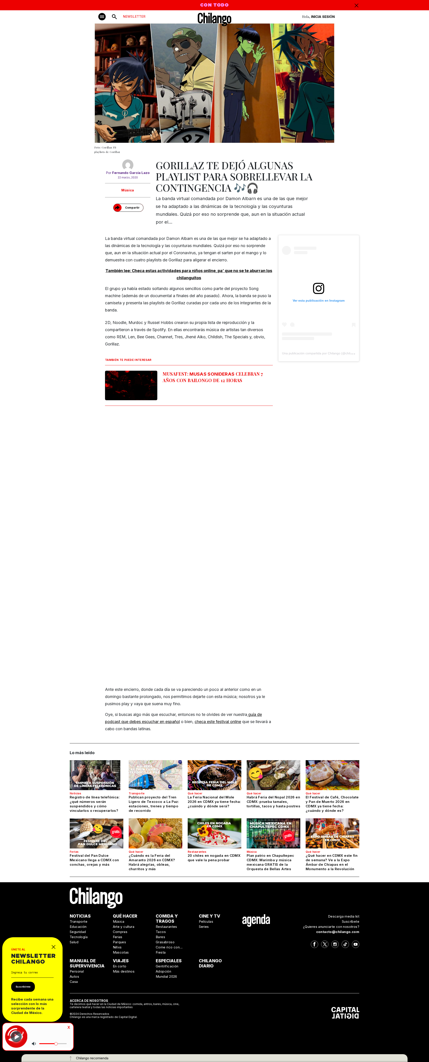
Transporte (137, 793)
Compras (120, 932)
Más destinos (124, 971)
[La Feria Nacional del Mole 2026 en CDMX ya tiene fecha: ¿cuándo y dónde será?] (214, 775)
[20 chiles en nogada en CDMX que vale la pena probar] (214, 833)
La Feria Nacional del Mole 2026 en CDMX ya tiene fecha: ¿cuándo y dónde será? (214, 801)
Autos (74, 976)
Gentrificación (167, 966)
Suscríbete (350, 921)
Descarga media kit (343, 916)
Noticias (75, 793)
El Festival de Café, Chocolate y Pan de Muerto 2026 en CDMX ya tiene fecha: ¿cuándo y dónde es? (332, 804)
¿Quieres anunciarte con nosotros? (331, 926)
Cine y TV (209, 916)
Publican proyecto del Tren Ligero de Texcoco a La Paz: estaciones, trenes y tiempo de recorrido (154, 804)
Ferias (74, 851)
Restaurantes (197, 851)
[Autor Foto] (127, 165)
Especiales (169, 960)
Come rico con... (169, 947)
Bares (160, 937)
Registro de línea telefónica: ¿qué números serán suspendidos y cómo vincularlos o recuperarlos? (95, 804)
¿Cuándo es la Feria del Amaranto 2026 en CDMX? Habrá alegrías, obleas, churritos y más (152, 862)
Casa (74, 981)
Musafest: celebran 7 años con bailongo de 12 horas (213, 377)
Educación (78, 926)
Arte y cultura (124, 926)
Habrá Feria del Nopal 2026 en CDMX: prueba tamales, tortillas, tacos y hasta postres (273, 801)
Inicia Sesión (323, 17)
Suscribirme (23, 986)
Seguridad (78, 932)
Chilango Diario (210, 963)
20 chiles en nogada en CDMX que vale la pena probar (214, 857)
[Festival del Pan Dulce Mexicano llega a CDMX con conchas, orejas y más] (96, 833)
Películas (206, 921)
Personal (77, 971)
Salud (74, 942)
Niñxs (117, 947)
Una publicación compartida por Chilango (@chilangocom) (323, 353)
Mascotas (121, 952)
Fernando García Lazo (131, 173)
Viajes (121, 960)
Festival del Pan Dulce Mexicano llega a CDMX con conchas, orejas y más (94, 860)
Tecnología (79, 937)
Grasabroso (165, 942)
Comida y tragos (167, 919)
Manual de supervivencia (87, 963)
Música (127, 190)
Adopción (163, 971)
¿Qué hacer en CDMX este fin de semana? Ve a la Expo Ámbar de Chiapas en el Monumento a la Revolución (332, 862)
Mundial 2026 (166, 976)
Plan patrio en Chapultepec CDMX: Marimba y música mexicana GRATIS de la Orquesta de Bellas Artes (270, 862)
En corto (119, 966)
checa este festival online (218, 721)
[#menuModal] (102, 16)
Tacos (161, 932)
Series (204, 926)
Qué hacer (195, 793)
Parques (119, 942)
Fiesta (161, 952)
